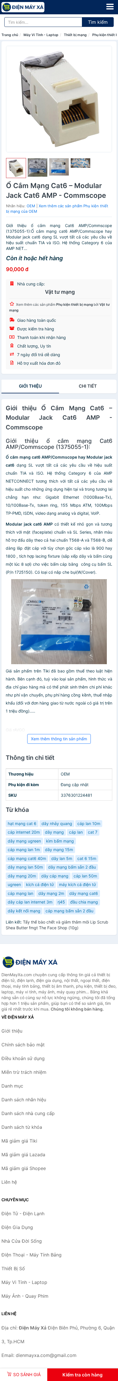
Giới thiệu (30, 386)
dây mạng (54, 832)
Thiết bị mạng (75, 35)
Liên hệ (9, 1182)
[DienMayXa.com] (31, 7)
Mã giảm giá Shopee (23, 1168)
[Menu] (110, 6)
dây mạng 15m (59, 849)
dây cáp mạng (54, 875)
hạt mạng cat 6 (22, 823)
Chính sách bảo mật (23, 1044)
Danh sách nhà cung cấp (28, 1113)
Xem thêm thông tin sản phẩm (59, 738)
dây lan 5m (61, 858)
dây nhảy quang (57, 823)
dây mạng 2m (51, 893)
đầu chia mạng (84, 901)
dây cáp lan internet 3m (30, 901)
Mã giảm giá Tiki (19, 1141)
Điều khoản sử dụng (23, 1058)
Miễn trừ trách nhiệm (23, 1072)
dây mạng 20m (22, 875)
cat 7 (92, 832)
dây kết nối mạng (24, 910)
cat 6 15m (86, 858)
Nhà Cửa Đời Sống (21, 1241)
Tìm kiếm (98, 22)
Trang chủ (9, 35)
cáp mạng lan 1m (24, 849)
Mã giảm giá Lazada (23, 1154)
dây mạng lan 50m (25, 867)
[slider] (16, 168)
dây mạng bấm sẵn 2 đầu (72, 867)
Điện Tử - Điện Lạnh (22, 1213)
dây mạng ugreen (24, 841)
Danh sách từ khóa (21, 1127)
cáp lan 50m (85, 875)
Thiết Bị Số (13, 1268)
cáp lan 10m (88, 823)
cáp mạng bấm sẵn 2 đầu (69, 910)
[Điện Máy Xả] (30, 962)
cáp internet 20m (24, 832)
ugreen (14, 884)
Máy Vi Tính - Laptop (40, 35)
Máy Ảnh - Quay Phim (24, 1296)
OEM (31, 206)
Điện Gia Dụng (17, 1227)
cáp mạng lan (20, 893)
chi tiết (88, 386)
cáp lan (76, 832)
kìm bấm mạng (60, 841)
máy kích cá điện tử (77, 884)
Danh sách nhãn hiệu (23, 1099)
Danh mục (12, 1086)
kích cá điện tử (40, 884)
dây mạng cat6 (83, 893)
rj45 (61, 901)
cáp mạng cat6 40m (27, 858)
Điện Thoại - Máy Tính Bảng (31, 1255)
